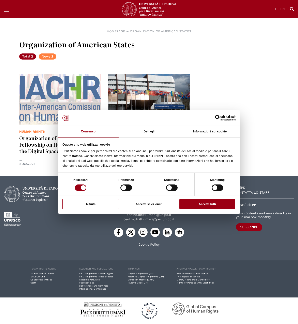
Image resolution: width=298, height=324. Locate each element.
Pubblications (86, 282)
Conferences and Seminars (93, 286)
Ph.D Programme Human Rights (96, 273)
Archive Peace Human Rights (192, 273)
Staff (33, 282)
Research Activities (89, 279)
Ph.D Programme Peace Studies (96, 276)
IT (275, 9)
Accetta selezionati (149, 204)
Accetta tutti (207, 204)
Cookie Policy (149, 244)
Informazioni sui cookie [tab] (209, 131)
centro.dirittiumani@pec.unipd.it (149, 219)
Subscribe (249, 227)
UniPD (240, 188)
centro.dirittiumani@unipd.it (149, 215)
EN (282, 9)
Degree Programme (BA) (140, 273)
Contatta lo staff (252, 192)
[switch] (126, 187)
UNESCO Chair (38, 276)
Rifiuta (90, 204)
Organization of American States (160, 31)
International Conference (92, 289)
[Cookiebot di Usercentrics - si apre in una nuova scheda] (218, 118)
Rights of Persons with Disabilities (195, 282)
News (47, 56)
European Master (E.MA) (141, 279)
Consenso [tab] (88, 131)
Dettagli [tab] (149, 131)
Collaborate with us (41, 279)
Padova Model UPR (138, 282)
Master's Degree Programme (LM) (146, 276)
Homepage (116, 31)
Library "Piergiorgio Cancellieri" (193, 279)
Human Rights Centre (42, 273)
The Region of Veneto (188, 276)
